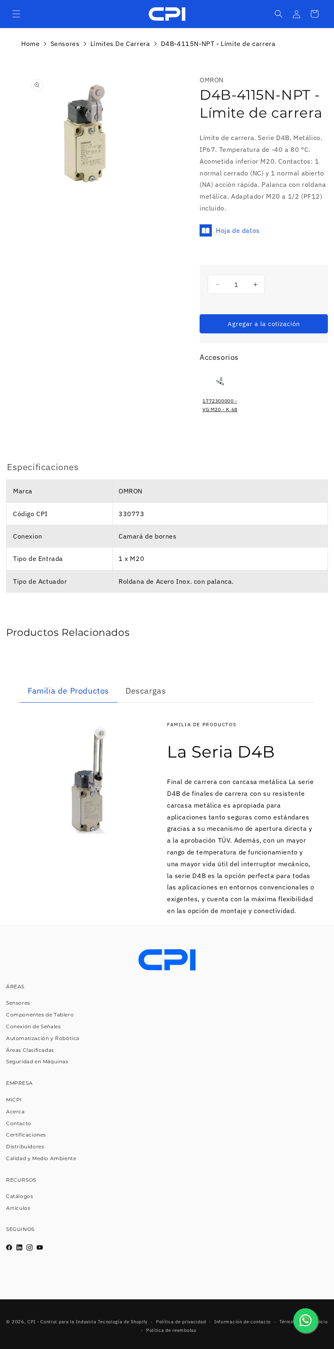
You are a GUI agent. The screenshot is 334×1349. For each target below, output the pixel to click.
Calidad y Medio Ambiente (41, 1158)
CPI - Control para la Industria (62, 1322)
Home (30, 43)
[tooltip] (220, 395)
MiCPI (14, 1100)
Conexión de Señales (33, 1026)
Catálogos (19, 1196)
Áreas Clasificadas (30, 1050)
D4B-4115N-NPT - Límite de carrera (218, 43)
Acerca (15, 1111)
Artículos (18, 1208)
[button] (16, 14)
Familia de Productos (68, 690)
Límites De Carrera (120, 43)
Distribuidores (25, 1146)
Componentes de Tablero (40, 1015)
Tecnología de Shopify (122, 1322)
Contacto (18, 1123)
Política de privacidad (181, 1322)
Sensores (65, 43)
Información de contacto (242, 1322)
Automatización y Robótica (42, 1038)
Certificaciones (26, 1135)
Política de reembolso (171, 1330)
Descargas (145, 690)
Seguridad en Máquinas (37, 1061)
